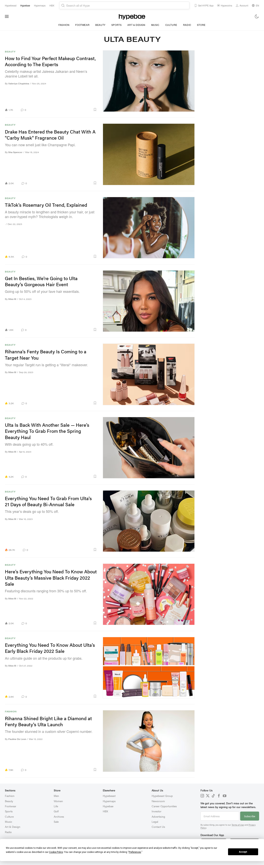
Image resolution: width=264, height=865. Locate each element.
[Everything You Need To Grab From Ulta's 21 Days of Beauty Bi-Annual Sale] (149, 521)
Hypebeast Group (162, 796)
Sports (116, 24)
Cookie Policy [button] (56, 852)
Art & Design (136, 24)
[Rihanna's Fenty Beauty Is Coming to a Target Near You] (149, 374)
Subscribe (249, 816)
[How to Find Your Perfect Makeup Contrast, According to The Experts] (149, 81)
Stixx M (12, 299)
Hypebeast (109, 796)
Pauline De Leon (17, 739)
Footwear (82, 24)
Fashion (63, 24)
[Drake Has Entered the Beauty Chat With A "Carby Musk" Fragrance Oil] (149, 154)
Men (56, 796)
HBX (105, 811)
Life (56, 806)
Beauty (100, 24)
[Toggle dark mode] (257, 16)
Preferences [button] (135, 852)
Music (155, 24)
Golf (56, 811)
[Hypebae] (132, 16)
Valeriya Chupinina (18, 83)
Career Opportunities (164, 806)
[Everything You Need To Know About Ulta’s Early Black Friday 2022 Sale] (149, 667)
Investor (156, 811)
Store (201, 24)
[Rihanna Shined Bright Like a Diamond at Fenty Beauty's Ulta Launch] (149, 741)
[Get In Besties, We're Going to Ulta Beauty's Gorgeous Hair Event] (149, 301)
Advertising (158, 816)
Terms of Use (238, 824)
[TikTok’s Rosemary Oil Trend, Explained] (149, 227)
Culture (171, 24)
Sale (56, 822)
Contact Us (158, 827)
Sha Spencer (15, 152)
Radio (187, 24)
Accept (243, 852)
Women (58, 801)
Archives (59, 816)
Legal (155, 822)
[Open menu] (7, 16)
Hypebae (108, 806)
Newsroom (158, 801)
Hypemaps (109, 801)
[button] (63, 110)
